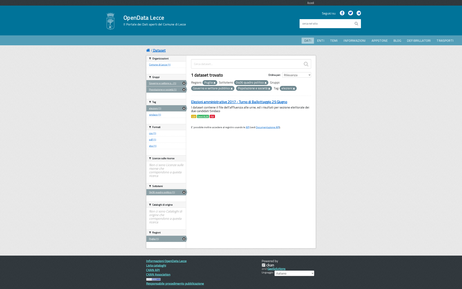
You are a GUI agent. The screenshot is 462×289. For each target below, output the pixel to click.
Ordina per (274, 75)
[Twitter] (350, 13)
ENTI (320, 40)
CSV (194, 116)
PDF (212, 116)
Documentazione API (267, 127)
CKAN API (153, 270)
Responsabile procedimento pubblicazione (175, 283)
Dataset (159, 50)
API (247, 127)
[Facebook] (342, 13)
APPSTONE (380, 40)
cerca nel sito (309, 23)
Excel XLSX (203, 116)
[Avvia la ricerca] (356, 23)
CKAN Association (158, 274)
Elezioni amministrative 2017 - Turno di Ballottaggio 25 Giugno (239, 102)
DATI (307, 40)
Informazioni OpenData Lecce (166, 260)
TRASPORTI (445, 40)
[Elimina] (214, 82)
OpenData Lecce (154, 20)
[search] (306, 64)
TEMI (334, 40)
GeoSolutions (276, 268)
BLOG (397, 40)
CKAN (268, 265)
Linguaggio (267, 272)
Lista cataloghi (156, 265)
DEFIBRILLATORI (419, 40)
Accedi (310, 3)
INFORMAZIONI (354, 40)
